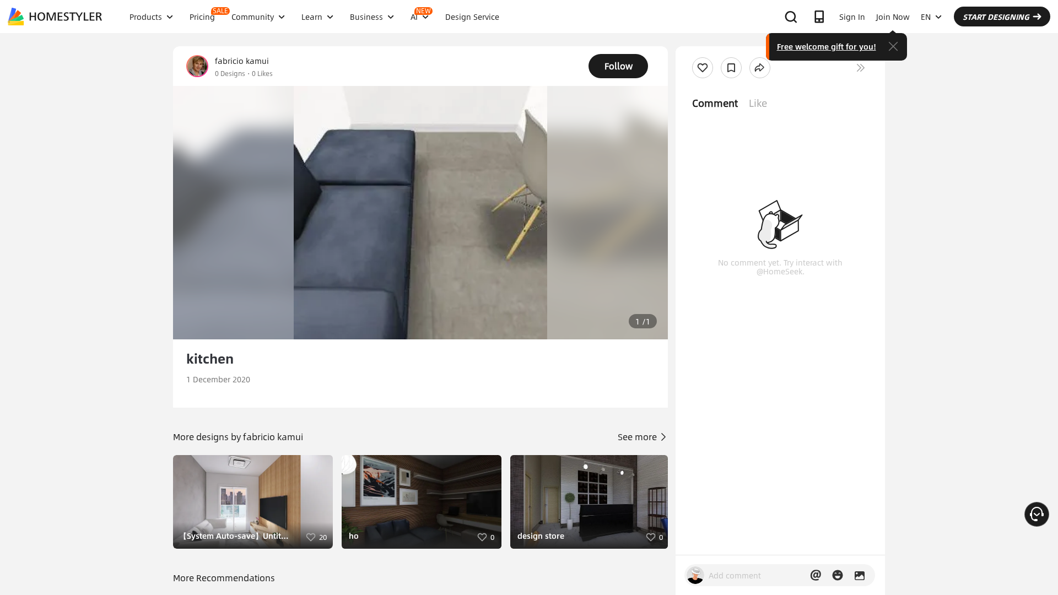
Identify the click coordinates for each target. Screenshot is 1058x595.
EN (926, 16)
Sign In (852, 16)
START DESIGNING (996, 16)
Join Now (893, 16)
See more (638, 436)
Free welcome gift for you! (826, 46)
